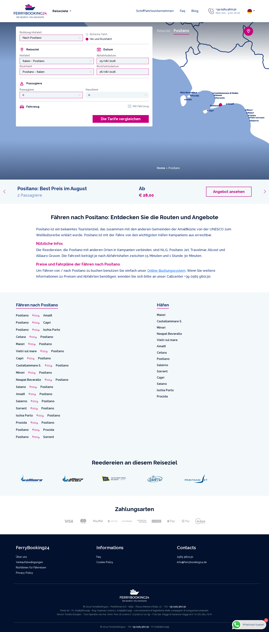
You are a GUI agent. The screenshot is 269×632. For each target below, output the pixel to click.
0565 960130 (185, 556)
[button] (4, 192)
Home (161, 168)
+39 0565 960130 (226, 9)
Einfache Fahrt (98, 34)
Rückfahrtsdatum (108, 66)
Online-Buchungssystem (166, 270)
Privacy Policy (24, 572)
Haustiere (92, 89)
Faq (182, 11)
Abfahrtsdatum (106, 55)
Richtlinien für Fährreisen (31, 567)
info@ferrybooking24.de (192, 562)
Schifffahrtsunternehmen (155, 11)
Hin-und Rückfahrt (101, 39)
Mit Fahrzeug (141, 106)
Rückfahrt (26, 66)
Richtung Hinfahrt (31, 32)
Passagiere (27, 89)
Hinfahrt (25, 55)
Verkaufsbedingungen (29, 562)
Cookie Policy (104, 562)
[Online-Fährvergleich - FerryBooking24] (30, 11)
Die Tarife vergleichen (121, 119)
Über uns (21, 556)
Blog (194, 11)
